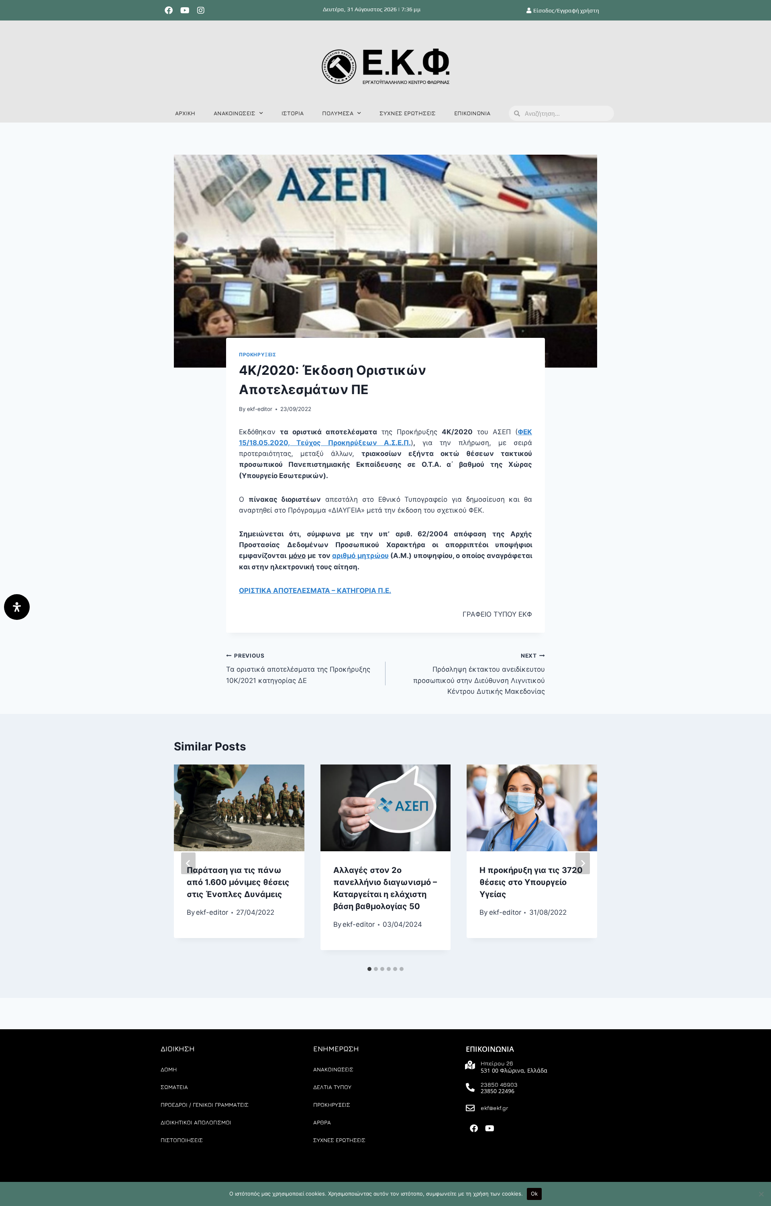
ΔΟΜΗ (169, 1069)
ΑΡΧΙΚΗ (185, 113)
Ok (534, 1193)
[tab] (369, 969)
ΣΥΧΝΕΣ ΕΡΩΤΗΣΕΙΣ (407, 113)
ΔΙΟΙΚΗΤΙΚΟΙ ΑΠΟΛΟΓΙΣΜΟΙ (196, 1122)
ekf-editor (259, 409)
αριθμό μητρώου (360, 556)
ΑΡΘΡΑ (322, 1122)
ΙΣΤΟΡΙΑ (292, 113)
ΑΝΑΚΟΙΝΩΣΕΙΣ (234, 113)
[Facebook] (169, 10)
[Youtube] (185, 10)
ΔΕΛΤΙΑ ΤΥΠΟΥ (332, 1086)
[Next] (582, 863)
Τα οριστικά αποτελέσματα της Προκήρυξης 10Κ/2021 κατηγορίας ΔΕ (298, 668)
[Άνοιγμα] (17, 607)
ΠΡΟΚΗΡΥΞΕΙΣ (257, 355)
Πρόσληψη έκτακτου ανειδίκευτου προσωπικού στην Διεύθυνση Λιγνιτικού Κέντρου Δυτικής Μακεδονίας (479, 673)
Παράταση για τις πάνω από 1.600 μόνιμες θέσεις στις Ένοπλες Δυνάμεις (238, 882)
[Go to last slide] (188, 863)
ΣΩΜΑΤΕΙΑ (174, 1086)
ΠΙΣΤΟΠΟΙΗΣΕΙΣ (182, 1140)
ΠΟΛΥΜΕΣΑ (337, 113)
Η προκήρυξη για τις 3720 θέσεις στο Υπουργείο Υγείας (531, 882)
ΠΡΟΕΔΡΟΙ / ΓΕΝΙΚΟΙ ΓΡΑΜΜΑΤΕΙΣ (205, 1104)
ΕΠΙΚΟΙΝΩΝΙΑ (472, 113)
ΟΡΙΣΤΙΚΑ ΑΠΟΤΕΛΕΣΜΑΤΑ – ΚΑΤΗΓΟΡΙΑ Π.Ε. (315, 591)
